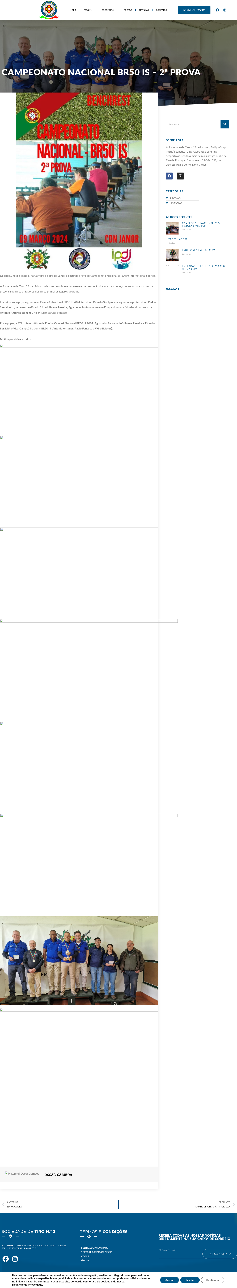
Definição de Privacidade (27, 1284)
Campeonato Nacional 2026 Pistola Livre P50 (201, 224)
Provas (128, 10)
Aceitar (169, 1280)
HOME (73, 10)
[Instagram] (224, 10)
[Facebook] (217, 10)
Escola (87, 10)
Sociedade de (28, 1231)
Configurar (212, 1280)
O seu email (167, 1250)
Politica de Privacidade (94, 1248)
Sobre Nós (107, 10)
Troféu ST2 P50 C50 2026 (198, 250)
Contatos (161, 10)
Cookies (85, 1256)
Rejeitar (189, 1280)
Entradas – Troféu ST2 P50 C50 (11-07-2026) (203, 267)
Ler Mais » (186, 229)
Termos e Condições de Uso (96, 1252)
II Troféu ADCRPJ (177, 239)
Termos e (104, 1231)
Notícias (144, 10)
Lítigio (85, 1260)
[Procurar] (225, 124)
